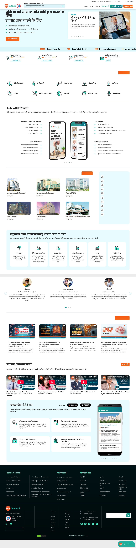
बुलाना (106, 1)
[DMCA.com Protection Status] (41, 535)
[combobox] (120, 1)
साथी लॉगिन (130, 1)
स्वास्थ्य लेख (94, 1)
